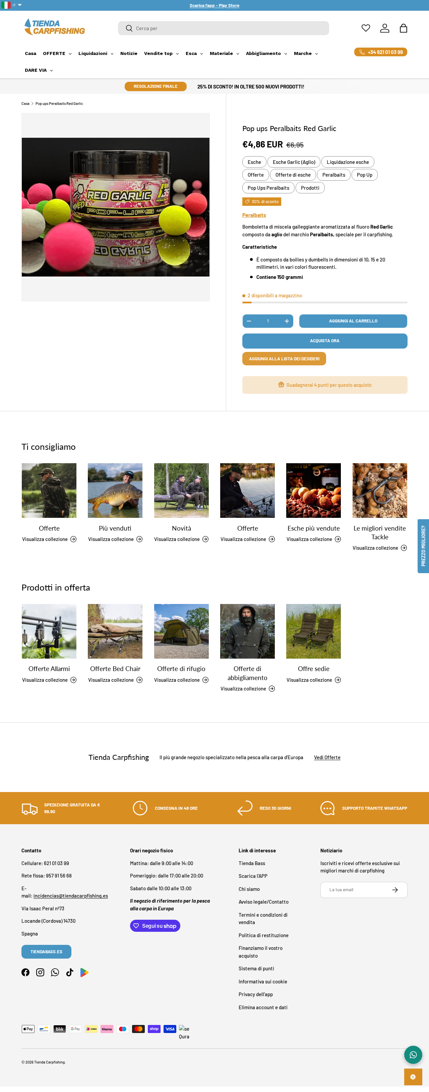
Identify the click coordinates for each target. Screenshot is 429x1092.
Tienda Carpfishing (49, 1062)
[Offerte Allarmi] (49, 631)
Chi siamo (249, 889)
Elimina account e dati (263, 1007)
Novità (181, 528)
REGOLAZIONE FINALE (156, 86)
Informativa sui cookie (263, 981)
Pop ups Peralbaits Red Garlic (59, 103)
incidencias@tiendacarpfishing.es (71, 896)
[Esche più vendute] (313, 490)
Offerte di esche (293, 175)
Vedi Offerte (327, 757)
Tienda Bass (252, 863)
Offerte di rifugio (181, 669)
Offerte (256, 175)
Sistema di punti (256, 968)
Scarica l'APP (253, 876)
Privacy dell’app (256, 994)
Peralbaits (333, 175)
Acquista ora (325, 340)
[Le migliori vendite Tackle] (380, 490)
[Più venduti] (115, 490)
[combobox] (223, 28)
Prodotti (310, 188)
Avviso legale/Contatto (264, 902)
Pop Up (364, 175)
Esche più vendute (314, 528)
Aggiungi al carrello (353, 320)
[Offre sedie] (313, 631)
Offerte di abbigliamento (247, 673)
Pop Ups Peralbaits (268, 188)
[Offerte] (49, 490)
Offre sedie (313, 669)
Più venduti (115, 528)
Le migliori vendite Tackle (380, 532)
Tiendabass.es (46, 951)
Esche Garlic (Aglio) (294, 162)
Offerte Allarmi (49, 669)
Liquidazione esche (348, 162)
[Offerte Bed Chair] (115, 631)
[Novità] (181, 490)
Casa (25, 103)
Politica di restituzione (264, 935)
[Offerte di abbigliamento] (247, 631)
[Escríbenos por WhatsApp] (413, 1055)
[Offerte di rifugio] (181, 631)
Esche (254, 162)
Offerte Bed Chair (115, 669)
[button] (403, 28)
